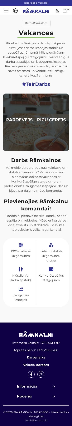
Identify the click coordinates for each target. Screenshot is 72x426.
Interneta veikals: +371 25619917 (36, 343)
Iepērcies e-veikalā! (36, 2)
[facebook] (31, 374)
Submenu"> (15, 11)
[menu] (6, 10)
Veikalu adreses (36, 365)
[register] (57, 10)
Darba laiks (36, 357)
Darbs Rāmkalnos (36, 22)
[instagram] (41, 374)
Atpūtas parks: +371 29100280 (36, 350)
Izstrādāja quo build (36, 420)
